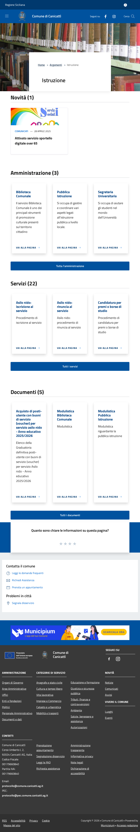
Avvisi (108, 695)
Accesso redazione (127, 825)
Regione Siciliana (15, 5)
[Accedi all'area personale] (125, 5)
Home (41, 65)
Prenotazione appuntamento (44, 747)
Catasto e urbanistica (48, 707)
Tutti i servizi (70, 366)
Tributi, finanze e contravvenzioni (80, 701)
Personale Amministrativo (17, 713)
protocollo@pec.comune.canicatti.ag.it (25, 795)
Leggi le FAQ (43, 762)
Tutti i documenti (70, 515)
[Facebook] (104, 16)
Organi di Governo (12, 683)
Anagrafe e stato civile (49, 683)
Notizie (109, 683)
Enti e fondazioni (12, 701)
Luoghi (109, 712)
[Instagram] (112, 16)
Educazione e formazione (85, 682)
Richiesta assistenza (48, 768)
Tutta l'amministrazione (70, 266)
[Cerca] (133, 16)
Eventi (109, 718)
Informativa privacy (82, 756)
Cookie (46, 821)
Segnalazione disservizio (50, 756)
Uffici (5, 695)
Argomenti (56, 65)
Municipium (108, 825)
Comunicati (21, 131)
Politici (6, 707)
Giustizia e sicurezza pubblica (82, 690)
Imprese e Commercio (48, 701)
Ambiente (76, 710)
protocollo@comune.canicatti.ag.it (22, 786)
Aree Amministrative (14, 689)
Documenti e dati (12, 719)
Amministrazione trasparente (80, 747)
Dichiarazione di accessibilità (80, 770)
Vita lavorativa (44, 695)
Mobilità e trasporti (47, 713)
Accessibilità (18, 821)
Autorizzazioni (79, 727)
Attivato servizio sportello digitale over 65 (33, 140)
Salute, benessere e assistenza (82, 718)
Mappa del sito (11, 825)
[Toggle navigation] (7, 16)
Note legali (77, 762)
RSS (4, 821)
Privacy (33, 821)
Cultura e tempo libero (49, 689)
